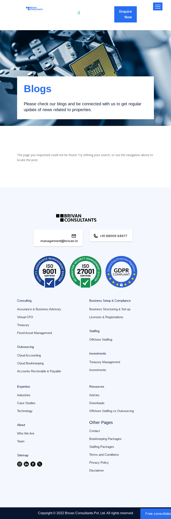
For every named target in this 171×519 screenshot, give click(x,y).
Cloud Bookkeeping (30, 363)
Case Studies (26, 403)
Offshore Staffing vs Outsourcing (111, 411)
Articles (94, 395)
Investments (97, 353)
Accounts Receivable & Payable (39, 371)
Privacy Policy (99, 462)
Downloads (96, 403)
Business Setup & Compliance (110, 300)
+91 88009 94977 (113, 236)
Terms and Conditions (104, 454)
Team (21, 441)
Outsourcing (25, 347)
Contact (94, 431)
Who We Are (25, 433)
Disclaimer (96, 470)
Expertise (23, 386)
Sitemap (22, 455)
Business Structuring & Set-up (109, 309)
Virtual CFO (25, 317)
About (21, 425)
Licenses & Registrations (106, 317)
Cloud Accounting (29, 355)
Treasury (23, 325)
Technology (25, 411)
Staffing (94, 331)
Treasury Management (104, 362)
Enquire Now (125, 14)
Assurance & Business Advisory (39, 309)
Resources (96, 386)
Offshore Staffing (100, 339)
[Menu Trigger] (157, 6)
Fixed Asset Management (34, 333)
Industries (23, 395)
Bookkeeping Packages (105, 439)
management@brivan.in (59, 241)
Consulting (24, 300)
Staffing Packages (101, 446)
